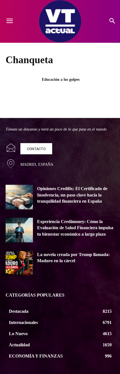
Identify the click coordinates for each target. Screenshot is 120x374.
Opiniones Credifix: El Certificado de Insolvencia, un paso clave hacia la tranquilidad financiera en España (72, 194)
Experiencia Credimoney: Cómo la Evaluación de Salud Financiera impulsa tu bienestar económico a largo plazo (75, 227)
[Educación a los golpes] (22, 88)
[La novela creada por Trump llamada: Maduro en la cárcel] (19, 263)
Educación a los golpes (61, 79)
